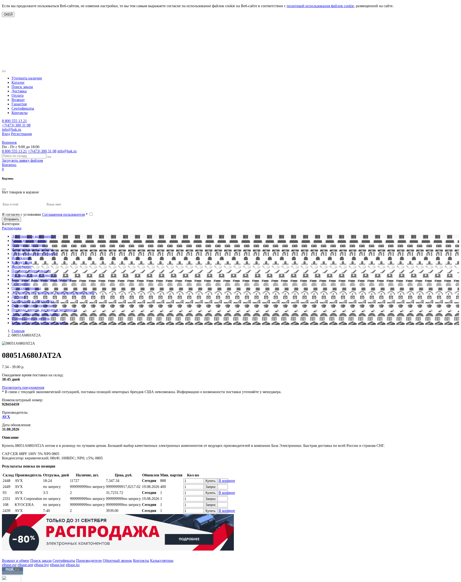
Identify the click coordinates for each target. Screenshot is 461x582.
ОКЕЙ (8, 14)
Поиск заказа (22, 87)
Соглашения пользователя (63, 214)
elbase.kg (57, 565)
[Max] (5, 554)
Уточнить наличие (27, 78)
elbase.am (25, 565)
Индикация (21, 258)
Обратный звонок (117, 560)
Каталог (18, 82)
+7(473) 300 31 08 (16, 125)
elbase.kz (73, 565)
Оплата (18, 95)
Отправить (11, 219)
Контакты (20, 113)
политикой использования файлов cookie (320, 6)
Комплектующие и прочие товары (40, 323)
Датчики (19, 297)
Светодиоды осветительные (34, 254)
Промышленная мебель (31, 318)
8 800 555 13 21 (14, 121)
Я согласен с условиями (45, 214)
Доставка (19, 91)
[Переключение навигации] (4, 71)
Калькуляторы (161, 560)
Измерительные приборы (32, 249)
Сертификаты (23, 108)
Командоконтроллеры (29, 241)
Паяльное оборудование (31, 271)
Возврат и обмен (15, 560)
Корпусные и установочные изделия (41, 279)
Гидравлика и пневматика (33, 301)
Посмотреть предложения (23, 387)
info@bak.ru (11, 129)
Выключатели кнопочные (33, 305)
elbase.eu (9, 565)
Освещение (21, 284)
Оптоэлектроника (26, 288)
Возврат (18, 100)
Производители (89, 560)
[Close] (4, 189)
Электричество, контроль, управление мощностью (53, 292)
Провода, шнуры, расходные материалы (44, 310)
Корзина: (9, 165)
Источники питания (28, 245)
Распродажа (11, 228)
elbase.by (41, 565)
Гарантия (19, 104)
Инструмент (22, 266)
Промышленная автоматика (34, 275)
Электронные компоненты (33, 236)
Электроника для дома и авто (36, 314)
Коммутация (22, 262)
